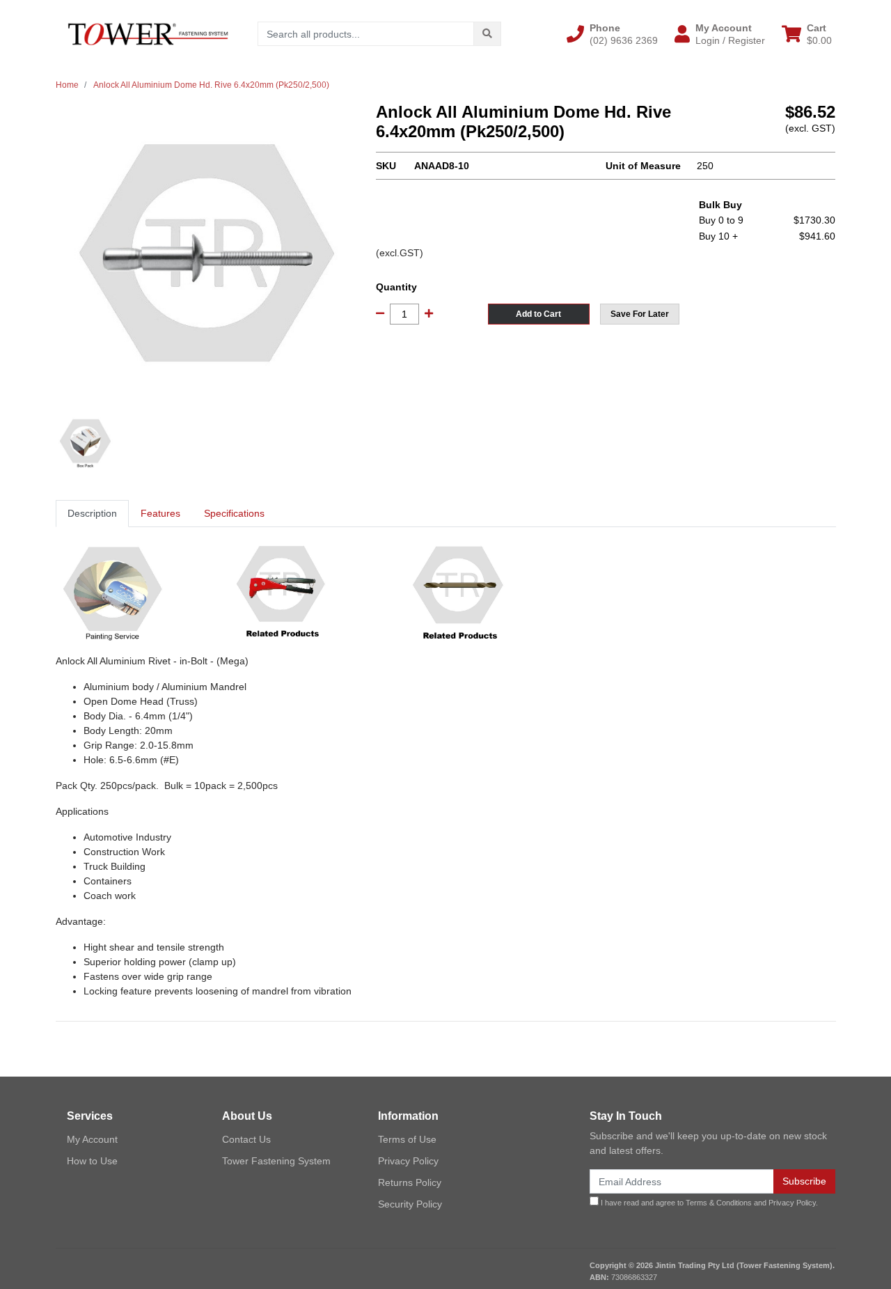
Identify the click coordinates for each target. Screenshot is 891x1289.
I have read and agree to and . (708, 1202)
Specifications (234, 513)
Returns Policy (409, 1182)
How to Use (92, 1160)
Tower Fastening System (276, 1160)
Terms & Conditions (719, 1202)
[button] (612, 34)
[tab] (92, 513)
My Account (92, 1139)
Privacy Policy (408, 1160)
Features (160, 513)
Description (92, 513)
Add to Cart (538, 314)
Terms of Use (407, 1139)
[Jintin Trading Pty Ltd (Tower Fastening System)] (148, 33)
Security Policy (410, 1204)
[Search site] (487, 34)
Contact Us (246, 1139)
